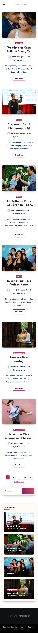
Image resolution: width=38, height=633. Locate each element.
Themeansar (19, 630)
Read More (19, 78)
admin (14, 57)
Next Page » (19, 482)
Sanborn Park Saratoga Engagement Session (19, 361)
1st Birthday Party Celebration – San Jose (19, 205)
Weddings (19, 43)
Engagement (19, 353)
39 (25, 477)
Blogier (30, 627)
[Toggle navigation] (3, 5)
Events (19, 120)
